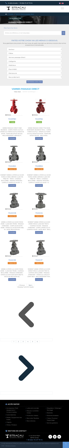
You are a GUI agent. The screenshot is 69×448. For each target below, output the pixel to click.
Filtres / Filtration (11, 425)
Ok (63, 33)
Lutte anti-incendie (33, 408)
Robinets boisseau (53, 415)
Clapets (8, 422)
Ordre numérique (29, 92)
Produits (10, 14)
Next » (30, 285)
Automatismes (11, 415)
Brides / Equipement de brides (14, 418)
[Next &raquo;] (26, 393)
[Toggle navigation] (62, 8)
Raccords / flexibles (33, 418)
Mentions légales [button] (10, 445)
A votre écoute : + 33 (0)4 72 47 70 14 (20, 3)
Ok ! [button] (66, 444)
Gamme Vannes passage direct (25, 14)
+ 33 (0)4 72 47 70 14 (34, 440)
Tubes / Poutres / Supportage (52, 419)
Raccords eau (31, 421)
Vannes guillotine (52, 423)
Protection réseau (32, 415)
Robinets (50, 413)
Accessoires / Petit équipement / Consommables (12, 410)
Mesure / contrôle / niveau (33, 412)
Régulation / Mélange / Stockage (54, 409)
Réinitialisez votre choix (34, 82)
